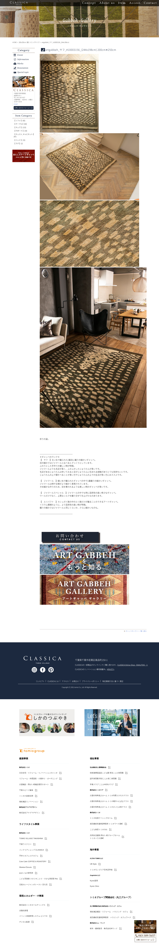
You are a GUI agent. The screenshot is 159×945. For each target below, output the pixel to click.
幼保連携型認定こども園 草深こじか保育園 (106, 773)
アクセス (65, 681)
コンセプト (40, 681)
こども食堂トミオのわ (98, 829)
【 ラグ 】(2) (18, 143)
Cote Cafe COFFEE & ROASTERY (32, 861)
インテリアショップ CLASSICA (31, 850)
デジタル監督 (24, 922)
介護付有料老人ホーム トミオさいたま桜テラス (108, 807)
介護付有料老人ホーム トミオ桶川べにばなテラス (109, 801)
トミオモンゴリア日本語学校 (101, 870)
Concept (89, 3)
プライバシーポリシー (90, 681)
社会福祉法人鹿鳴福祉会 (98, 767)
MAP (16, 104)
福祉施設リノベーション (28, 802)
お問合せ (75, 681)
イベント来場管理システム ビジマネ (33, 916)
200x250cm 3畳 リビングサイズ (29, 42)
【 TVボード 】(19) (20, 130)
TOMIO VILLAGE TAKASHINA (31, 838)
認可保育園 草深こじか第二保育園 (103, 779)
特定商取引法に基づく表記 (112, 681)
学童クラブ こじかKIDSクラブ (102, 784)
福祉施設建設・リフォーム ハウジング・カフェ (109, 912)
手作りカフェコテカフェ (28, 856)
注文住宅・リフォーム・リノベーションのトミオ (38, 773)
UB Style (93, 864)
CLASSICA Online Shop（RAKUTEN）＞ (132, 665)
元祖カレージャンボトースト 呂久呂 (33, 884)
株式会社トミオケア (96, 790)
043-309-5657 (145, 935)
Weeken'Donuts (25, 867)
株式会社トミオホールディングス (32, 905)
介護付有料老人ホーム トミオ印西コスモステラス (109, 795)
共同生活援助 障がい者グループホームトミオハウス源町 (105, 836)
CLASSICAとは (53, 681)
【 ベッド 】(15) (19, 140)
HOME (14, 42)
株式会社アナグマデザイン (29, 813)
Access (134, 3)
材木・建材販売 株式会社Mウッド (104, 928)
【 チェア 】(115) (20, 127)
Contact (150, 3)
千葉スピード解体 (26, 790)
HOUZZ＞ (110, 669)
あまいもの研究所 (26, 873)
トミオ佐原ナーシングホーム (101, 818)
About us (106, 3)
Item (122, 3)
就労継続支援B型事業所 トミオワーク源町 (106, 824)
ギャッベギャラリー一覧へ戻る (136, 631)
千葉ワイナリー (25, 844)
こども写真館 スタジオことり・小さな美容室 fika (38, 879)
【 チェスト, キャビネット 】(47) (24, 135)
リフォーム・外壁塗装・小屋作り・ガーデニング (38, 779)
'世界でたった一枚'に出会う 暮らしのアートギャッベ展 (23, 156)
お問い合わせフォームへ (145, 940)
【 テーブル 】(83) (20, 124)
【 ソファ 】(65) (19, 120)
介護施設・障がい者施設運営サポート (34, 784)
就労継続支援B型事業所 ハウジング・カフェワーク (110, 917)
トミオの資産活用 (26, 796)
